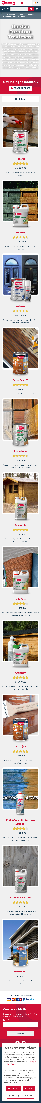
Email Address (8, 1020)
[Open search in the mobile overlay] (22, 9)
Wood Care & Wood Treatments (20, 14)
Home (4, 14)
